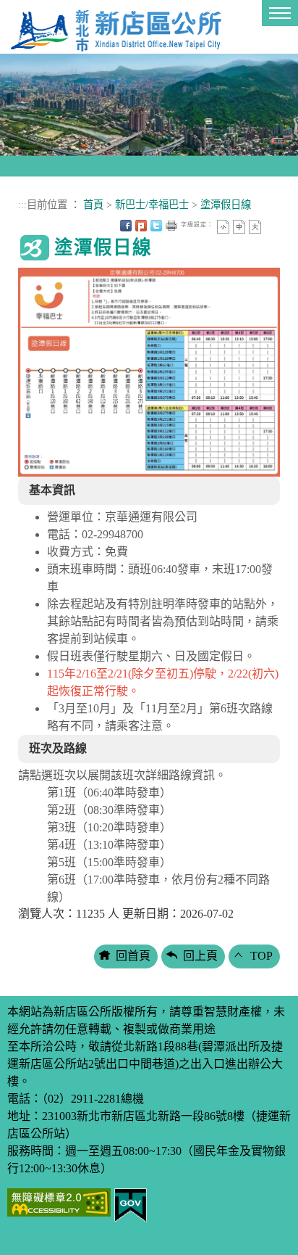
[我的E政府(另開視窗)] (130, 1204)
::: (22, 204)
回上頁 (200, 956)
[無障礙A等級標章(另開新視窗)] (59, 1201)
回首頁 (133, 956)
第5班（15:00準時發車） (109, 862)
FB (126, 225)
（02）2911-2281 (81, 1099)
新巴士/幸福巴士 (152, 204)
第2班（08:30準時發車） (109, 810)
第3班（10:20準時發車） (109, 827)
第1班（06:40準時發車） (109, 792)
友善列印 (171, 225)
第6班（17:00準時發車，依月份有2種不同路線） (158, 888)
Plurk (141, 225)
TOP (261, 956)
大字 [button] (255, 227)
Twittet (156, 225)
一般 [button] (239, 227)
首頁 (93, 204)
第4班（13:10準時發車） (109, 845)
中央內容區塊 (270, 225)
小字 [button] (223, 227)
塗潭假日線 (225, 204)
